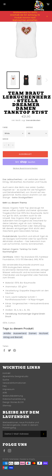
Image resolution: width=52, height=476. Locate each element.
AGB (5, 392)
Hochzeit (43, 333)
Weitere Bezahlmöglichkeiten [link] (25, 168)
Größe (29, 127)
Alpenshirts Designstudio (15, 376)
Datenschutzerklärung (14, 399)
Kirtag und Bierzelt (13, 337)
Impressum (8, 389)
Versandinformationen (14, 383)
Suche (6, 379)
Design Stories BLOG (13, 402)
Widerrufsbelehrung (13, 395)
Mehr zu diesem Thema (15, 202)
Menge (5, 139)
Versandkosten (33, 120)
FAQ (5, 386)
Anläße (7, 333)
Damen (33, 333)
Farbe (5, 127)
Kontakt (7, 373)
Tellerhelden (14, 459)
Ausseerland (19, 333)
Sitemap (7, 405)
